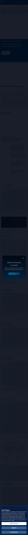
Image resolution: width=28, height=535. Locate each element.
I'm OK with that (14, 532)
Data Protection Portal (20, 520)
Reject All (14, 528)
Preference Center (14, 523)
